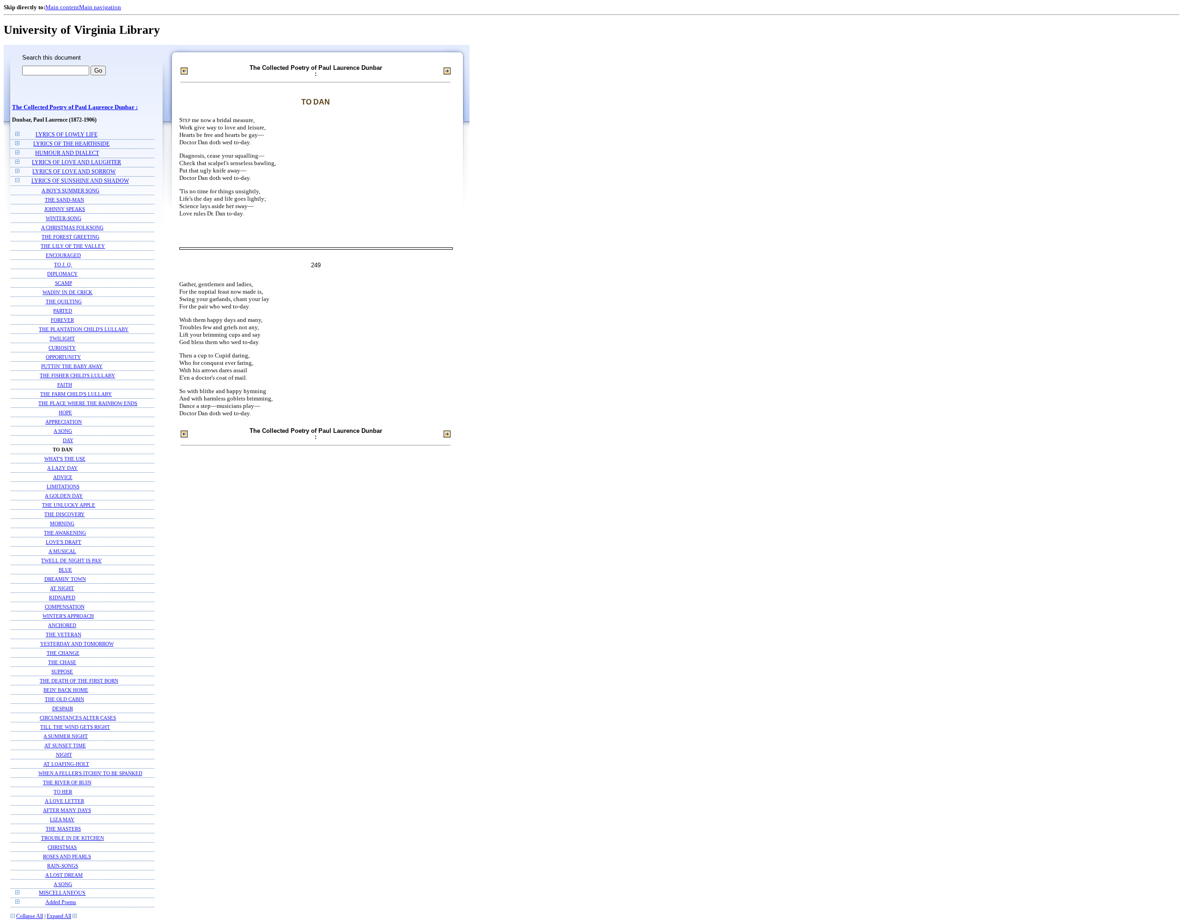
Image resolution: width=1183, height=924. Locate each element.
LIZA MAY (62, 819)
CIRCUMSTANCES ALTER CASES (78, 718)
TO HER (63, 792)
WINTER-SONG (63, 218)
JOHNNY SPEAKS (64, 209)
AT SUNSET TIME (65, 745)
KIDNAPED (62, 597)
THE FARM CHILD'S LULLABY (76, 394)
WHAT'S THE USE (64, 459)
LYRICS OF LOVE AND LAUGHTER (76, 163)
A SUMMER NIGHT (65, 736)
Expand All (59, 916)
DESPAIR (62, 708)
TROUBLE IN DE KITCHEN (72, 838)
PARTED (62, 311)
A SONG (63, 431)
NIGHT (64, 755)
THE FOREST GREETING (70, 237)
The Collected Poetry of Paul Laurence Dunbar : (75, 107)
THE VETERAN (63, 634)
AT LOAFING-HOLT (66, 764)
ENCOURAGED (63, 255)
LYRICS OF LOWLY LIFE (67, 135)
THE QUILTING (64, 301)
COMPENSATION (65, 607)
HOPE (65, 412)
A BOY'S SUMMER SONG (70, 190)
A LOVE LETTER (64, 801)
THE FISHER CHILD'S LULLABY (77, 375)
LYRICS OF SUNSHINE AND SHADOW (80, 181)
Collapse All (29, 916)
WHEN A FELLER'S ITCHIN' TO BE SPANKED (90, 773)
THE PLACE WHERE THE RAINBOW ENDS (87, 403)
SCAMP (63, 283)
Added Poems (60, 902)
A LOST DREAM (64, 875)
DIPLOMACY (62, 274)
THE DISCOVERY (64, 514)
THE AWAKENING (65, 533)
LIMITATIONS (63, 486)
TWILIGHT (62, 338)
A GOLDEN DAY (64, 496)
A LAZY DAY (62, 468)
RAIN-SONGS (62, 866)
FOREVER (62, 320)
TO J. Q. (63, 264)
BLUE (65, 570)
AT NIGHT (62, 588)
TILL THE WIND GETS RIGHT (75, 727)
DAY (68, 440)
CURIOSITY (62, 348)
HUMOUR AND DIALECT (67, 153)
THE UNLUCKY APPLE (68, 505)
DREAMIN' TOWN (65, 579)
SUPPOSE (62, 671)
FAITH (64, 385)
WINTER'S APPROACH (68, 616)
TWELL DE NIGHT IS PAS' (71, 560)
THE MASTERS (63, 829)
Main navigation (100, 7)
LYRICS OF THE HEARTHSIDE (71, 144)
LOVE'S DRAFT (63, 542)
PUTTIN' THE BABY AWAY (72, 366)
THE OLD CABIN (64, 699)
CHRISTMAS (62, 847)
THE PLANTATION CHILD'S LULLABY (83, 329)
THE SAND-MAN (64, 200)
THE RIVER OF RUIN (67, 782)
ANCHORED (62, 625)
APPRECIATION (63, 422)
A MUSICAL (62, 551)
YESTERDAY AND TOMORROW (77, 644)
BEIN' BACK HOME (65, 690)
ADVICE (63, 477)
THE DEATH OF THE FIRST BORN (79, 681)
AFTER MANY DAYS (67, 810)
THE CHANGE (63, 653)
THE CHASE (62, 662)
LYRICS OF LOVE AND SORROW (74, 172)
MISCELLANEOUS (62, 893)
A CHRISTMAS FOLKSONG (72, 227)
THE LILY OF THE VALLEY (73, 246)
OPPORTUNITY (63, 357)
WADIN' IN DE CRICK (67, 292)
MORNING (62, 523)
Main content (62, 7)
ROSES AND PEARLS (67, 856)
